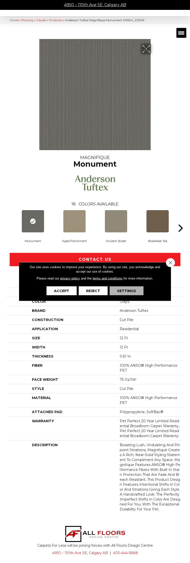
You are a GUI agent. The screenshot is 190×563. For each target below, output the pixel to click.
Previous (9, 220)
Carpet (41, 20)
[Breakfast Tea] (157, 221)
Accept (61, 291)
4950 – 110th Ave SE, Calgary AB (95, 4)
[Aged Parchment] (74, 221)
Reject (93, 291)
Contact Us (95, 259)
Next (180, 220)
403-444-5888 (125, 553)
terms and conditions (107, 278)
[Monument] (33, 221)
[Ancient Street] (116, 221)
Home (14, 20)
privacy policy (70, 278)
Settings (126, 291)
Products (55, 20)
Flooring (27, 20)
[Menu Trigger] (181, 33)
